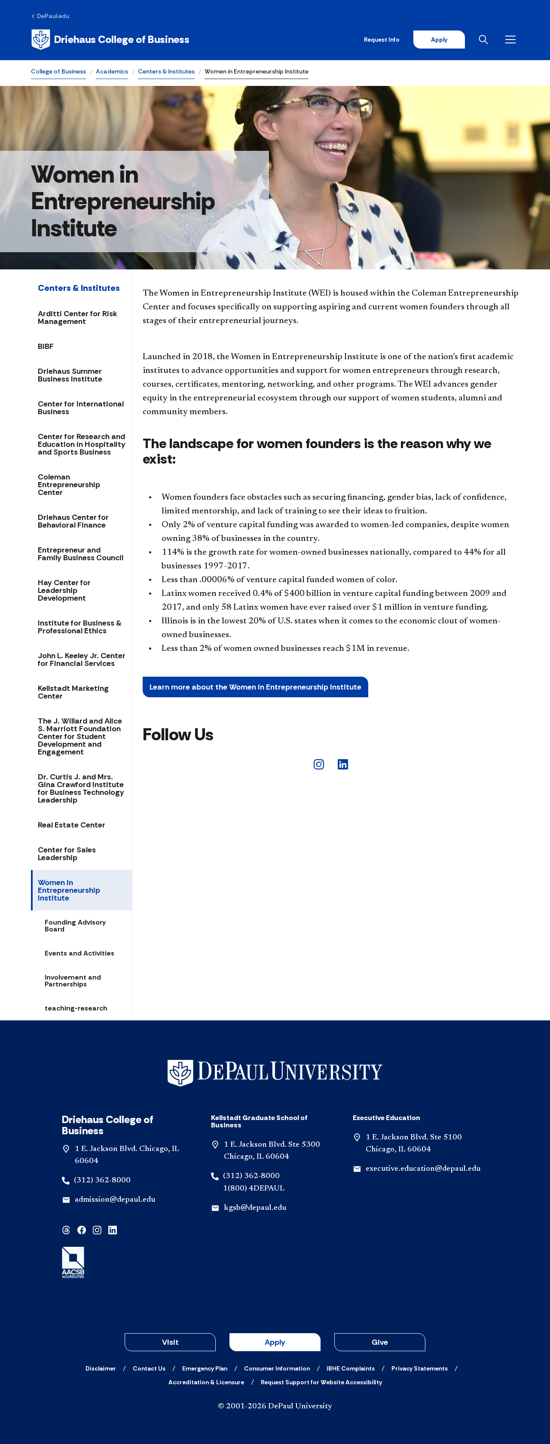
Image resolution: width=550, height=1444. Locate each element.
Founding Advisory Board (75, 926)
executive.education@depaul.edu (423, 1169)
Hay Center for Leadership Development (64, 590)
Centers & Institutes (166, 71)
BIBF (46, 346)
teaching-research (76, 1008)
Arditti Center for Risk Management (77, 317)
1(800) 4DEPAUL (253, 1189)
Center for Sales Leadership (67, 854)
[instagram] (319, 763)
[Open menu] (512, 39)
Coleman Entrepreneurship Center (69, 485)
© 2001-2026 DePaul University (275, 1406)
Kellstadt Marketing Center (73, 692)
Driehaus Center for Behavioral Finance (73, 521)
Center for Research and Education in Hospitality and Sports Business (81, 444)
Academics (112, 71)
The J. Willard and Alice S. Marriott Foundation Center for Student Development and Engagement (80, 736)
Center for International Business (81, 408)
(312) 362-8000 (102, 1181)
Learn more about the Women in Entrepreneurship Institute (255, 687)
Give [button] (380, 1342)
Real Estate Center (71, 825)
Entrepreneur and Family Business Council (80, 554)
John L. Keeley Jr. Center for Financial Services (81, 659)
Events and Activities (79, 953)
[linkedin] (343, 763)
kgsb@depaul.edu (255, 1208)
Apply (439, 39)
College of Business (58, 71)
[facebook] (81, 1229)
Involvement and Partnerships (73, 981)
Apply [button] (275, 1342)
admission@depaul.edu (115, 1200)
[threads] (66, 1229)
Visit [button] (170, 1342)
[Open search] (485, 39)
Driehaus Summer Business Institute (70, 375)
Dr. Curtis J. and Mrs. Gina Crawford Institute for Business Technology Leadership (81, 788)
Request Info (382, 39)
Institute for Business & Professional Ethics (80, 627)
